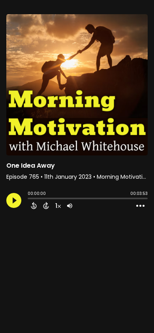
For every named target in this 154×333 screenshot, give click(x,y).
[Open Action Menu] (140, 206)
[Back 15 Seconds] (34, 205)
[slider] (29, 199)
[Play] (13, 200)
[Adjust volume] (69, 205)
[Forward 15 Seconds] (46, 205)
